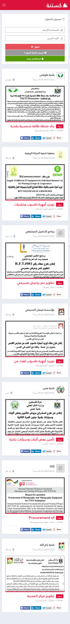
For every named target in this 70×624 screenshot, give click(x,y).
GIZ (52, 466)
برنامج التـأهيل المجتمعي (40, 231)
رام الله (8, 158)
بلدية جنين (49, 388)
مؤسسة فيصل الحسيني (40, 309)
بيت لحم (8, 236)
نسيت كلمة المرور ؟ (34, 52)
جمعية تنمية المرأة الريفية (40, 153)
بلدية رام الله (47, 544)
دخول (37, 47)
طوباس (8, 79)
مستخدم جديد (34, 58)
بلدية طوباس (47, 74)
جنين (7, 393)
